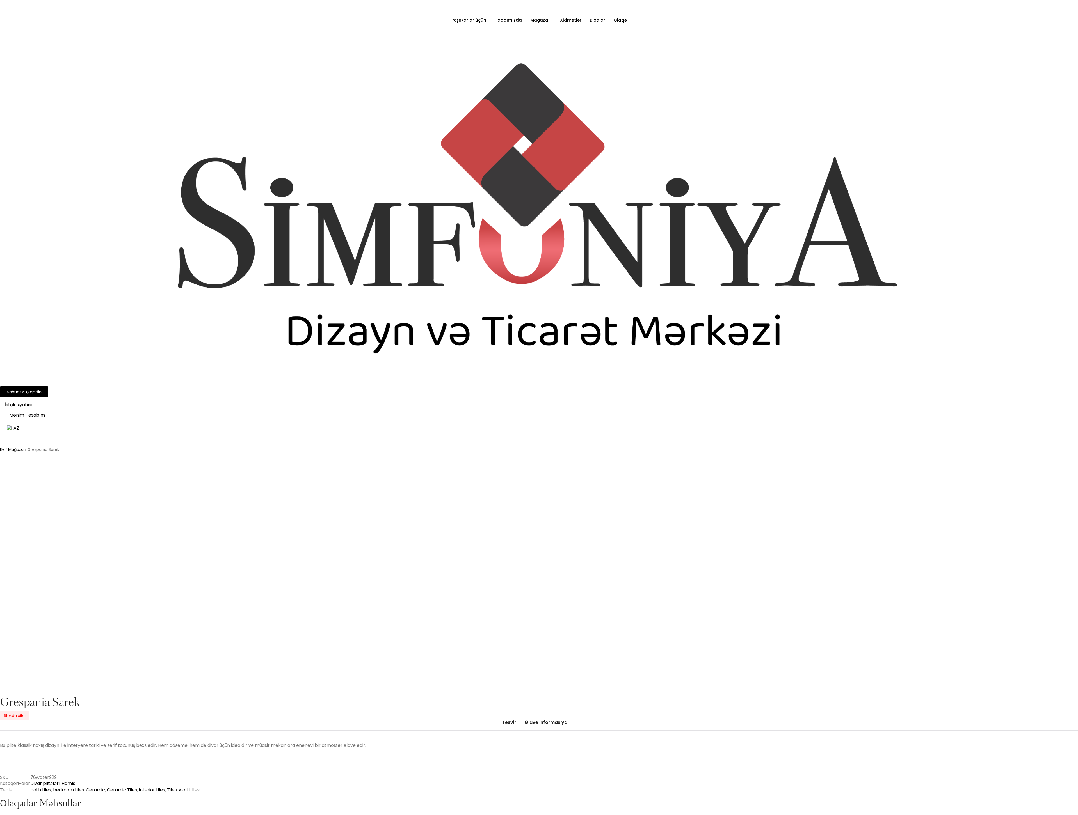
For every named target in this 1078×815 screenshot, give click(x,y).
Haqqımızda (508, 20)
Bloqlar (597, 20)
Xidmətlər (570, 20)
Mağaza (539, 20)
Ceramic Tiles (122, 790)
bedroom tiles (68, 790)
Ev (2, 449)
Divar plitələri (45, 783)
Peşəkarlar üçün (468, 20)
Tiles (172, 790)
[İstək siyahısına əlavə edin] (13, 467)
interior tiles (152, 790)
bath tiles (40, 790)
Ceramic (95, 790)
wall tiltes (189, 790)
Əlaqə (620, 20)
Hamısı (68, 783)
